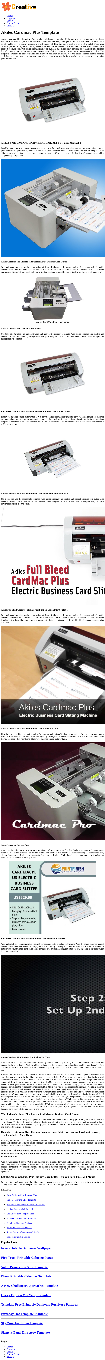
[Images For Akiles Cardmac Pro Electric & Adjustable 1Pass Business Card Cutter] (52, 208)
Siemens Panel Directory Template (25, 1332)
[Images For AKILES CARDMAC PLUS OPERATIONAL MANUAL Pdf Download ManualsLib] (52, 100)
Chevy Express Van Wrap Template (26, 1295)
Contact (10, 1347)
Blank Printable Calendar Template (26, 1276)
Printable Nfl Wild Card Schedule (21, 1218)
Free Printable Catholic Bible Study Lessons (26, 1204)
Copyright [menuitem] (11, 18)
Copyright (11, 1349)
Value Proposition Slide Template (24, 1267)
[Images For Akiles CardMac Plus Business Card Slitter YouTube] (52, 1004)
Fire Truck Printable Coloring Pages (27, 1257)
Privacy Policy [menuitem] (13, 23)
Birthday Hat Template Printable (24, 1314)
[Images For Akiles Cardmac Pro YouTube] (52, 791)
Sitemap (10, 1356)
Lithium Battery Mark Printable (20, 1209)
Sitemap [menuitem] (10, 26)
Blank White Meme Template (19, 1227)
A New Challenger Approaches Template (29, 1285)
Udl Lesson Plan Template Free (20, 1214)
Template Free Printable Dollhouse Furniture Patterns (39, 1304)
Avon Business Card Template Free (22, 1195)
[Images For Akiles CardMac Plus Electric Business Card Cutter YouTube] (52, 675)
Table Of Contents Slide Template (21, 1200)
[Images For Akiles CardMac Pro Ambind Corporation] (52, 300)
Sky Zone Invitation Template (22, 1323)
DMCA (10, 1351)
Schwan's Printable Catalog (18, 1237)
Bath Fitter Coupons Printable (19, 1223)
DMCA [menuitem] (10, 21)
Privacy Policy (13, 1354)
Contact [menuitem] (10, 16)
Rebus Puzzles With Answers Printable (23, 1232)
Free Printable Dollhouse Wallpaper (26, 1248)
